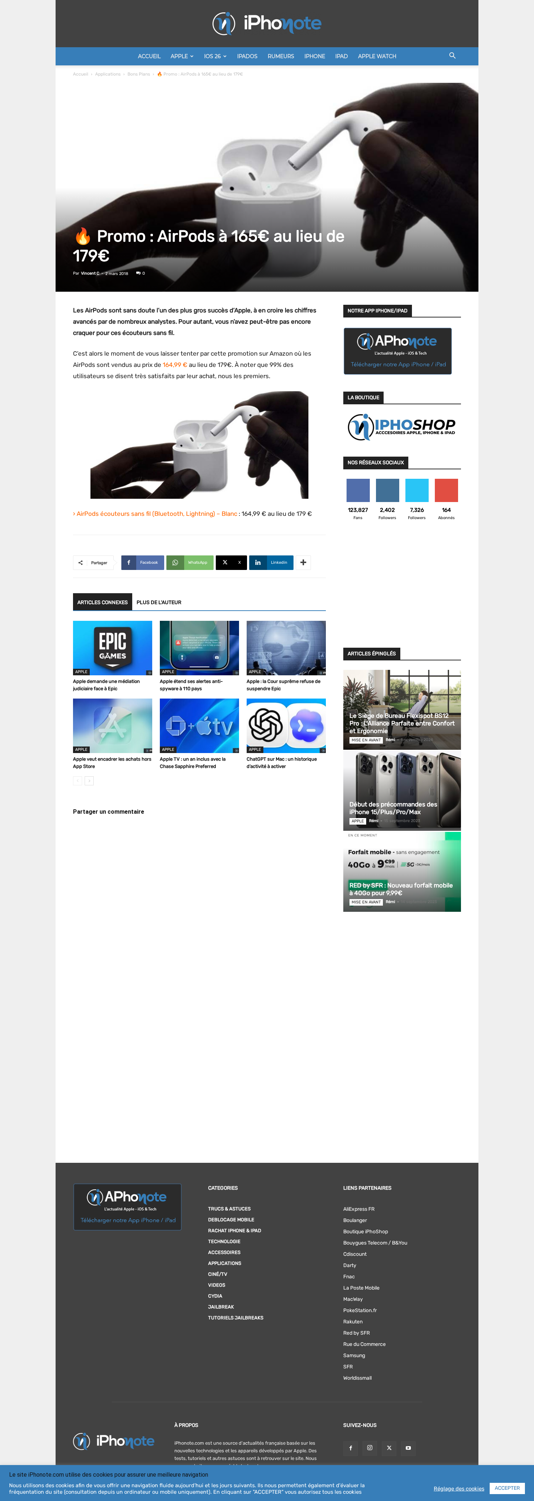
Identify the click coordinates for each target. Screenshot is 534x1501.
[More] (303, 562)
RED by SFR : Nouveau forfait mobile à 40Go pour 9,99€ (401, 889)
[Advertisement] (402, 588)
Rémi (390, 739)
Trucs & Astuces (229, 1208)
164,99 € (175, 364)
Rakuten (353, 1322)
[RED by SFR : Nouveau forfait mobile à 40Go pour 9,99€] (402, 872)
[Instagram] (370, 1448)
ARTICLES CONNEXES (102, 602)
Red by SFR (356, 1333)
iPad (341, 56)
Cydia (215, 1296)
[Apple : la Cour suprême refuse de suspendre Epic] (286, 648)
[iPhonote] (267, 23)
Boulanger (355, 1220)
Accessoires (224, 1252)
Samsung (354, 1355)
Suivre (387, 481)
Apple (179, 56)
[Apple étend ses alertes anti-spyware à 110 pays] (199, 648)
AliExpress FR (359, 1209)
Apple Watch (377, 56)
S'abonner (446, 481)
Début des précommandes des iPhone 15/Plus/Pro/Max (393, 808)
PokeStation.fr (360, 1310)
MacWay (353, 1299)
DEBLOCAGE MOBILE (231, 1219)
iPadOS (247, 56)
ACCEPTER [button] (507, 1488)
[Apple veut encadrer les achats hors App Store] (112, 726)
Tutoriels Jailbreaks (235, 1317)
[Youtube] (408, 1448)
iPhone (314, 56)
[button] (452, 57)
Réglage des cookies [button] (459, 1488)
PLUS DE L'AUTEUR (159, 602)
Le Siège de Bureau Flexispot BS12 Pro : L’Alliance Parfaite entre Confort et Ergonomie (402, 723)
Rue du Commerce (364, 1344)
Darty (349, 1265)
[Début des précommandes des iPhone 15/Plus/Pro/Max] (402, 791)
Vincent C (90, 273)
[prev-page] (77, 780)
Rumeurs (281, 56)
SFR (348, 1367)
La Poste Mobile (361, 1288)
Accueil (149, 56)
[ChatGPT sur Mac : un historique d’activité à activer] (286, 726)
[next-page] (89, 780)
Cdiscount (355, 1254)
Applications (108, 74)
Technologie (224, 1241)
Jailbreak (221, 1307)
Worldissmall (357, 1378)
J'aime (358, 481)
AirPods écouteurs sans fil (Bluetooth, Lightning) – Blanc (157, 513)
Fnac (349, 1277)
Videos (216, 1285)
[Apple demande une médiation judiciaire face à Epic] (112, 648)
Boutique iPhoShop (365, 1232)
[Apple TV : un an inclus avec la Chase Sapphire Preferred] (199, 726)
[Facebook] (350, 1448)
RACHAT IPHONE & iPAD (234, 1230)
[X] (389, 1448)
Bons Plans (139, 74)
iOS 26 (212, 56)
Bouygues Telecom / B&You (375, 1243)
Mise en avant (366, 740)
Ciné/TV (217, 1274)
